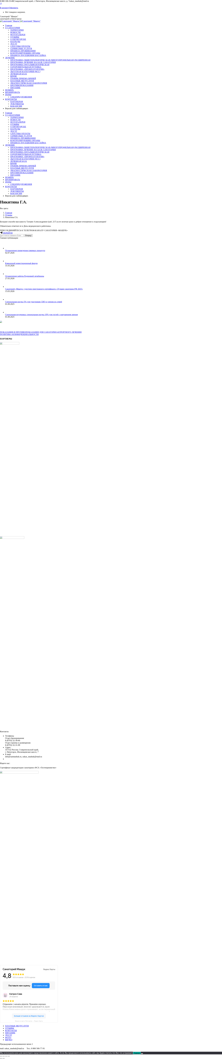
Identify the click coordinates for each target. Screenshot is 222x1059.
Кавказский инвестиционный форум (21, 263)
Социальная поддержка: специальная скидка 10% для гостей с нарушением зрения (41, 314)
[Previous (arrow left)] (1, 1058)
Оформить (13, 8)
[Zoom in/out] (9, 1056)
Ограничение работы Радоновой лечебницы (24, 276)
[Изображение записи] (9, 248)
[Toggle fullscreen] (6, 1056)
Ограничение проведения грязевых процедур (25, 250)
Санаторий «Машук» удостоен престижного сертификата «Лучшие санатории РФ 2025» (44, 289)
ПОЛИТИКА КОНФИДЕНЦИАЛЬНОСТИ (19, 334)
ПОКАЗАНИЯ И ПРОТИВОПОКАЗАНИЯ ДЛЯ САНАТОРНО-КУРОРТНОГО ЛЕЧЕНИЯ (41, 332)
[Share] (4, 1056)
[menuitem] (8, 25)
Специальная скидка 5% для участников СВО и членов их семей (33, 302)
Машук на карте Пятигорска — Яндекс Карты (29, 1021)
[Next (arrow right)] (4, 1058)
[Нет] (142, 1053)
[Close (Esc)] (1, 1056)
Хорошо (137, 1053)
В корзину (4, 8)
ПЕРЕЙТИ (7, 233)
